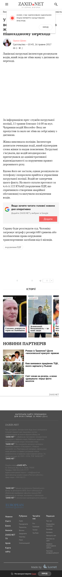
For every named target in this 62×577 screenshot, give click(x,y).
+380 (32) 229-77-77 (20, 470)
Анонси (8, 530)
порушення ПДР (13, 247)
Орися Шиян (19, 40)
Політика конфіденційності (52, 552)
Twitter (35, 530)
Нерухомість (55, 12)
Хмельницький (24, 543)
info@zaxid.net (34, 472)
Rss (34, 523)
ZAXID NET (31, 4)
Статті (8, 521)
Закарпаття (23, 534)
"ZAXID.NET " (10, 437)
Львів (21, 521)
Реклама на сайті (50, 540)
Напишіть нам (51, 535)
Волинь (21, 530)
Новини (8, 516)
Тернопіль (22, 527)
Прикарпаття (23, 524)
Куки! (34, 573)
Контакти (49, 532)
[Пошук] (55, 4)
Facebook (36, 527)
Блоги (8, 525)
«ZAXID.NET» (22, 465)
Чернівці (22, 537)
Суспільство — (20, 44)
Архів (7, 543)
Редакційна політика (50, 525)
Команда (49, 529)
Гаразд (45, 27)
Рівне (21, 540)
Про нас (49, 521)
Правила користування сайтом (51, 546)
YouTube (36, 533)
